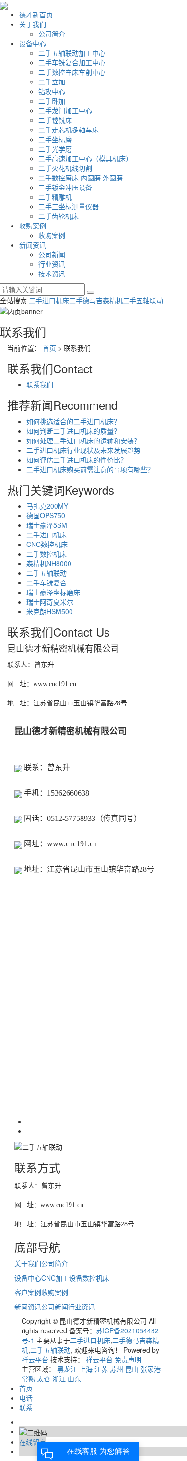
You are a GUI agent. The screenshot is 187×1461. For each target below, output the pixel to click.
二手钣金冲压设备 (65, 187)
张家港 (150, 1369)
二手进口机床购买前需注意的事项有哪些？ (90, 469)
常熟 (28, 1378)
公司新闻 (51, 254)
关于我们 (32, 24)
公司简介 (51, 33)
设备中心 (32, 43)
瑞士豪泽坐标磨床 (53, 592)
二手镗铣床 (55, 120)
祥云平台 (35, 1359)
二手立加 (51, 81)
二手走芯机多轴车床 (68, 129)
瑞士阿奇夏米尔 (49, 601)
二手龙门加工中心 (65, 110)
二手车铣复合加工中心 (71, 62)
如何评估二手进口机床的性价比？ (76, 459)
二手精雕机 (55, 197)
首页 (49, 348)
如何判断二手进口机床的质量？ (73, 431)
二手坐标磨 (55, 139)
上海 (86, 1369)
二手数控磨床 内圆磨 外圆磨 (80, 177)
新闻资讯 (32, 244)
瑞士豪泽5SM (46, 525)
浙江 (59, 1378)
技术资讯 (51, 273)
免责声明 (128, 1359)
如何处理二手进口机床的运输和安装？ (83, 440)
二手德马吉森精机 (96, 300)
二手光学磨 (55, 149)
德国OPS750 (45, 515)
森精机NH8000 (48, 563)
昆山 (132, 1369)
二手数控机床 (46, 553)
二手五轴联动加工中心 (71, 53)
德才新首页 (36, 14)
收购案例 (32, 225)
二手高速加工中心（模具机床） (85, 158)
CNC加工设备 (61, 1278)
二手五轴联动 (143, 300)
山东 (74, 1378)
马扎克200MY (47, 506)
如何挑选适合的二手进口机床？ (73, 421)
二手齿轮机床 (58, 216)
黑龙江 (67, 1369)
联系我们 (39, 384)
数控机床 (95, 1278)
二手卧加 (51, 101)
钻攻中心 (51, 91)
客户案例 (27, 1292)
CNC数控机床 (47, 544)
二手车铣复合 (46, 582)
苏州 (116, 1369)
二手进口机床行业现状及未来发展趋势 (83, 450)
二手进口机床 (49, 300)
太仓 (43, 1378)
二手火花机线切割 (65, 168)
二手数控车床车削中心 (71, 72)
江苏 (101, 1369)
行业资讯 (51, 264)
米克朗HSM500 (49, 611)
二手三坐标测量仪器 (68, 206)
